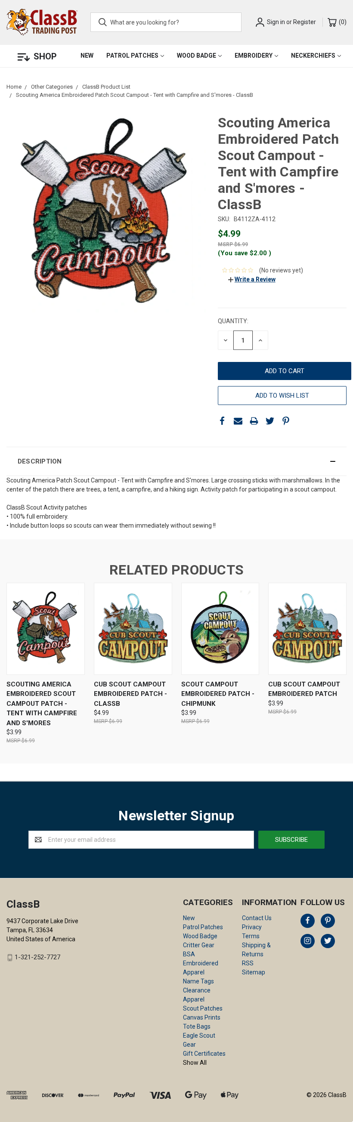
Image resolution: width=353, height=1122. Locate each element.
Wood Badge (196, 55)
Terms (251, 936)
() (342, 22)
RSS (248, 963)
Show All (195, 1062)
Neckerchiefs (313, 55)
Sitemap (253, 972)
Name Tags (198, 981)
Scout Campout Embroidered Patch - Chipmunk (217, 694)
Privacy (252, 927)
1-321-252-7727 (37, 957)
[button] (176, 461)
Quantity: (233, 321)
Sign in (276, 22)
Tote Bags (197, 1026)
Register (304, 22)
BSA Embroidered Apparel (200, 963)
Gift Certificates (204, 1053)
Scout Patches (203, 1008)
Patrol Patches (132, 55)
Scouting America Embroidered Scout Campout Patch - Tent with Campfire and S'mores (41, 703)
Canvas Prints (201, 1017)
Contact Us (257, 918)
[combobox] (166, 22)
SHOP (45, 56)
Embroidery (253, 55)
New (87, 55)
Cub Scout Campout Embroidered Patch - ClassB (130, 694)
